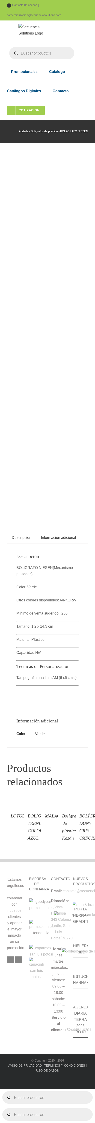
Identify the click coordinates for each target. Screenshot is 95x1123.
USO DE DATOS (47, 1070)
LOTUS (17, 815)
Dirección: (60, 901)
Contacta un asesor (24, 5)
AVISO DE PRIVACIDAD (25, 1065)
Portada (24, 131)
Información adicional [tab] (58, 538)
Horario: (58, 949)
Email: (56, 891)
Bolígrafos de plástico (44, 131)
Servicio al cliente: (58, 1024)
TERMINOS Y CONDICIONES (64, 1065)
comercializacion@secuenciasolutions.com (34, 15)
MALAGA (54, 815)
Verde (40, 734)
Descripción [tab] (21, 538)
